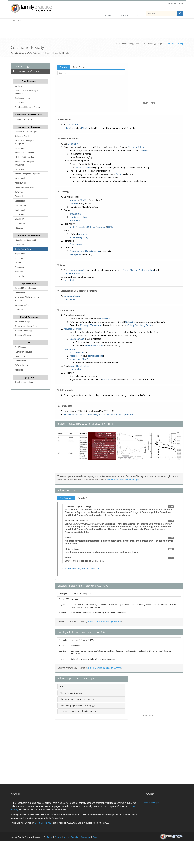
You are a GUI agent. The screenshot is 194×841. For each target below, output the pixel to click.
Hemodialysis (76, 369)
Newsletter (85, 837)
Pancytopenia (76, 244)
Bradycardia (75, 213)
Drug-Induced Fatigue (24, 382)
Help (181, 3)
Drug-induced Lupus (23, 119)
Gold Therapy (20, 347)
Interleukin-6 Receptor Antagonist (24, 163)
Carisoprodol (20, 292)
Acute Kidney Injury (79, 237)
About (66, 837)
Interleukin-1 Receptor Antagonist (24, 142)
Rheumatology (21, 66)
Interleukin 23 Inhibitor (24, 157)
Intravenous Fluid (78, 352)
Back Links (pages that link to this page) (77, 705)
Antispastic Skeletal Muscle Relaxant (27, 299)
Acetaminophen (146, 270)
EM (137, 15)
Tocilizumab (20, 169)
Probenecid (19, 266)
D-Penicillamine (21, 365)
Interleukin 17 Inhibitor (24, 152)
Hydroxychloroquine (23, 351)
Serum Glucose (130, 270)
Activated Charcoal (73, 328)
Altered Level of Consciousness (85, 250)
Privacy (58, 837)
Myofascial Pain (29, 283)
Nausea (73, 200)
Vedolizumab (20, 182)
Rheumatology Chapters (71, 692)
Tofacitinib (19, 196)
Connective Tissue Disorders (28, 114)
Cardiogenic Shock (79, 216)
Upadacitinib (20, 200)
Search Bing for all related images (123, 479)
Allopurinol (19, 271)
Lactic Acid (69, 280)
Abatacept (19, 369)
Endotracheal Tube (94, 345)
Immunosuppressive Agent (26, 131)
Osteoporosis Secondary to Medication (26, 92)
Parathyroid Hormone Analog (27, 107)
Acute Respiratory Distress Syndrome (87, 227)
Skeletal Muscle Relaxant (26, 288)
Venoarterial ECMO (79, 359)
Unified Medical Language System (104, 621)
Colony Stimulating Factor (139, 325)
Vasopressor (76, 355)
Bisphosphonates (22, 98)
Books (124, 15)
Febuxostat (19, 276)
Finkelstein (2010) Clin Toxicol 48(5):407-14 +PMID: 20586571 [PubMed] (98, 414)
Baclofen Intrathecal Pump (26, 326)
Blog (95, 837)
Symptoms (29, 377)
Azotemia (82, 233)
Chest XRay (69, 299)
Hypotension (69, 348)
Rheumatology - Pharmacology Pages (77, 699)
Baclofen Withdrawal (23, 334)
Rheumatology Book (131, 43)
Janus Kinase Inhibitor (24, 187)
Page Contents (80, 67)
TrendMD (82, 497)
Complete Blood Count (74, 273)
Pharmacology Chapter (154, 43)
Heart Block (75, 220)
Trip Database (66, 497)
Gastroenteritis (83, 167)
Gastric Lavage (77, 338)
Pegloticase (20, 253)
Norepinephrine (95, 355)
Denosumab (20, 102)
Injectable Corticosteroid (25, 239)
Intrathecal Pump (22, 321)
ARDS (110, 227)
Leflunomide (20, 356)
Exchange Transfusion (91, 325)
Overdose (144, 150)
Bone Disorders (29, 81)
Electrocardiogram (72, 295)
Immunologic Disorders (29, 126)
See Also (64, 67)
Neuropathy (75, 254)
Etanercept (19, 218)
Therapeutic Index (137, 147)
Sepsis (119, 174)
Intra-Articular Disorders (29, 235)
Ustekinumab (20, 148)
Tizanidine (19, 309)
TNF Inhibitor (20, 205)
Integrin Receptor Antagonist (27, 173)
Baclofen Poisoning (23, 330)
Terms (49, 837)
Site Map (75, 837)
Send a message (151, 802)
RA (29, 342)
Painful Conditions (29, 316)
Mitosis (84, 127)
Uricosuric (19, 258)
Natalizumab (20, 178)
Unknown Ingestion (77, 270)
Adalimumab (20, 209)
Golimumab (20, 223)
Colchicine (19, 244)
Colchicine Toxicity (23, 248)
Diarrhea (74, 203)
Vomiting (84, 200)
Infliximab (19, 227)
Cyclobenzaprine (22, 304)
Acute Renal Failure (79, 365)
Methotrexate (20, 360)
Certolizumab (20, 214)
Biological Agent (22, 135)
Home (108, 15)
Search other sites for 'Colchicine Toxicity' (78, 711)
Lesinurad (19, 262)
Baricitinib (19, 191)
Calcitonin (19, 85)
